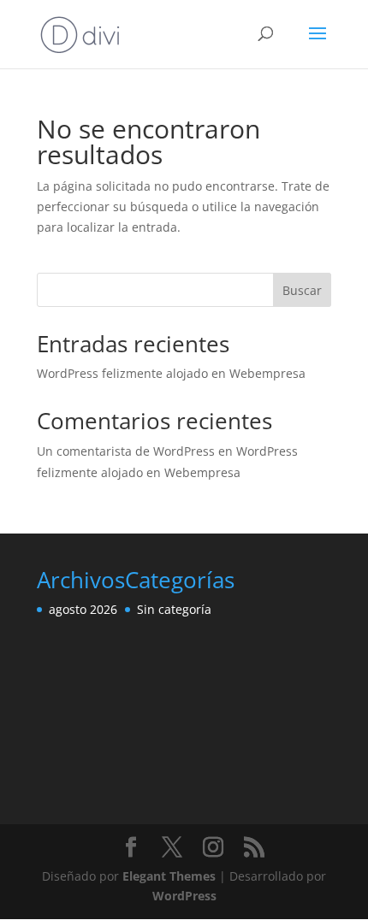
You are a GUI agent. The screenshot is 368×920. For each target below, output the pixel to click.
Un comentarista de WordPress (126, 451)
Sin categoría (174, 609)
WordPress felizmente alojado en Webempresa (171, 373)
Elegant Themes (169, 876)
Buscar (302, 290)
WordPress (184, 896)
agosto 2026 (83, 609)
